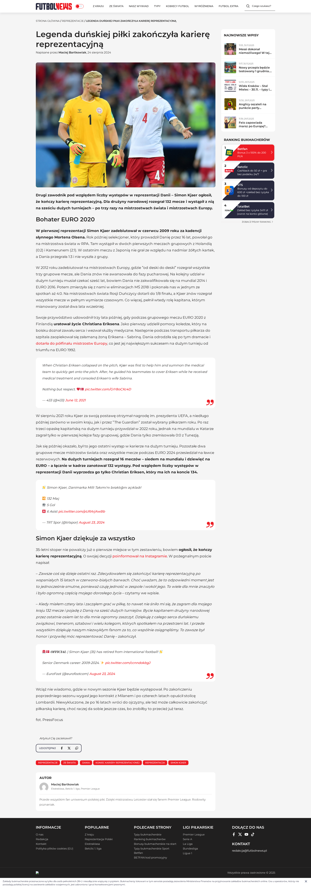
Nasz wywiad (139, 6)
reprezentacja (155, 762)
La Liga (188, 844)
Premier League (90, 788)
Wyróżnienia (203, 6)
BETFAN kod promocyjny (150, 857)
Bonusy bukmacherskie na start (155, 844)
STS (240, 185)
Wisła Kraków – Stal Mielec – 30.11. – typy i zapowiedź (254, 89)
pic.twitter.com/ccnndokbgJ (127, 663)
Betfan (242, 149)
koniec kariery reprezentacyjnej (117, 762)
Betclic (242, 167)
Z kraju (98, 6)
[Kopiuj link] (76, 748)
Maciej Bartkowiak (72, 52)
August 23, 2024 (91, 522)
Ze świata (116, 6)
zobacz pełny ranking (256, 221)
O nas (39, 834)
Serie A (187, 839)
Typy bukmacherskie (147, 834)
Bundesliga (190, 848)
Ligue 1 (187, 853)
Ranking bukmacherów (150, 839)
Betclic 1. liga (72, 788)
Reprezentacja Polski (99, 839)
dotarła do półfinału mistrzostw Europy (71, 343)
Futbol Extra (228, 6)
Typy (157, 6)
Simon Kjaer (178, 762)
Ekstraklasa (57, 788)
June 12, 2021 (75, 400)
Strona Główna (48, 20)
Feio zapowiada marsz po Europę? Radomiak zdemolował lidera (252, 128)
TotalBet (243, 206)
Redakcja (42, 839)
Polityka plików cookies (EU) (54, 848)
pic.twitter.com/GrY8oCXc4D (108, 389)
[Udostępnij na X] (69, 748)
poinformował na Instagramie (139, 556)
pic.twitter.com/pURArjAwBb (81, 511)
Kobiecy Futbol (177, 6)
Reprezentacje (73, 20)
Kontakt (41, 844)
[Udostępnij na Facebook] (61, 748)
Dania (86, 762)
